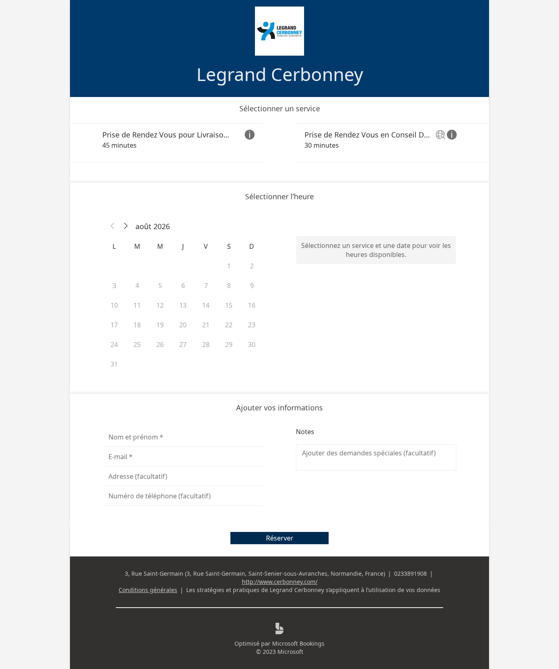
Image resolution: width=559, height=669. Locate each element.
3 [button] (114, 285)
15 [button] (228, 305)
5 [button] (160, 285)
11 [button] (137, 305)
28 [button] (206, 344)
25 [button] (137, 344)
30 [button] (251, 344)
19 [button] (160, 324)
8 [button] (229, 285)
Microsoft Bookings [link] (298, 643)
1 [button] (229, 265)
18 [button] (137, 324)
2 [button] (252, 265)
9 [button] (252, 285)
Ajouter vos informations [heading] (279, 407)
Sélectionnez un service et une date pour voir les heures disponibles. (376, 250)
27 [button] (183, 344)
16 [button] (251, 305)
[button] (112, 226)
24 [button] (114, 344)
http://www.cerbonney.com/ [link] (280, 582)
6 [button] (183, 285)
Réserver (279, 538)
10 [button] (114, 305)
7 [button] (206, 285)
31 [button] (114, 364)
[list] (279, 142)
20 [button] (183, 324)
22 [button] (228, 324)
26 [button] (160, 344)
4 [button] (137, 285)
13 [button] (183, 305)
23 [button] (251, 324)
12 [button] (160, 305)
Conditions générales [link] (148, 590)
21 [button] (206, 324)
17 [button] (114, 324)
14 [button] (206, 305)
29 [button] (228, 344)
